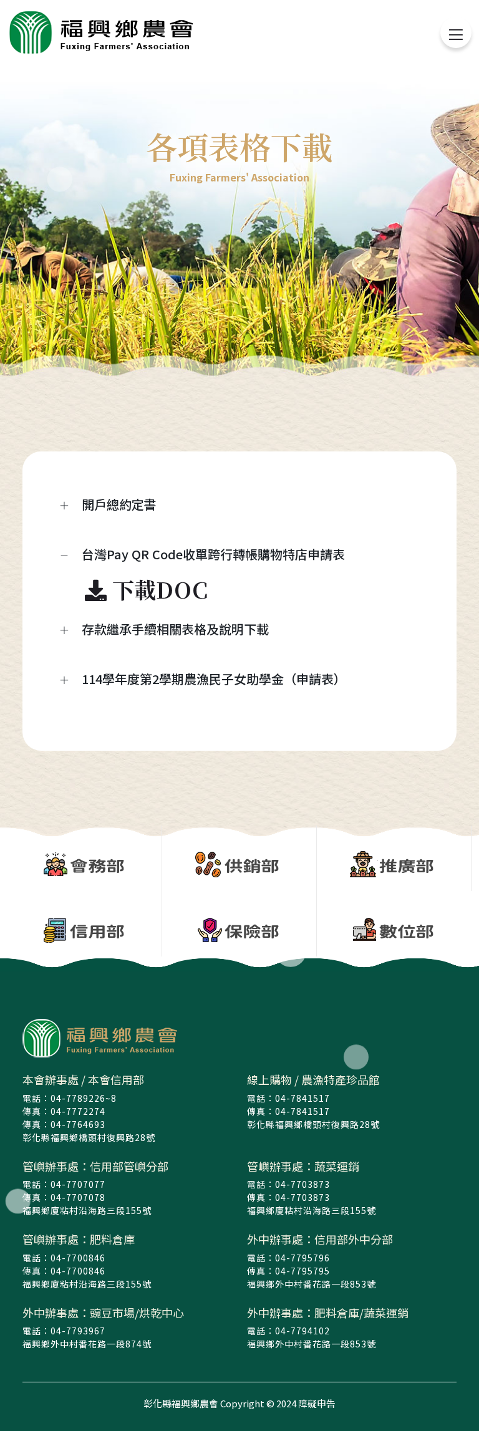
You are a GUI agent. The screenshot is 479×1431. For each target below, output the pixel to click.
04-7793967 (78, 1330)
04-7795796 (302, 1257)
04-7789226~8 (84, 1098)
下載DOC (157, 589)
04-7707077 (78, 1184)
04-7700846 (78, 1257)
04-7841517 (302, 1098)
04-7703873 (302, 1184)
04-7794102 (302, 1330)
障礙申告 (317, 1403)
